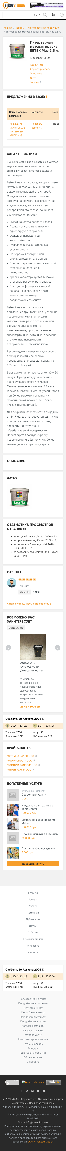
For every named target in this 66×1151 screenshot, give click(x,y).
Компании (33, 912)
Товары (20, 27)
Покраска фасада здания (38, 848)
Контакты (33, 952)
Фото (33, 78)
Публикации (33, 919)
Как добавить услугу (33, 1017)
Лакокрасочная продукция (43, 27)
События (33, 932)
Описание (36, 73)
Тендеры (33, 1048)
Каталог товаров (33, 1030)
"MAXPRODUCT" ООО (19, 760)
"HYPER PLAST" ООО (19, 769)
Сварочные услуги (33, 794)
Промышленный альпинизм (39, 834)
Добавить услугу (33, 863)
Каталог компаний (33, 1025)
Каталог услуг (33, 1034)
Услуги (33, 905)
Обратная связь (33, 1057)
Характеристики (40, 69)
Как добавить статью (33, 1021)
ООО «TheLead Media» (40, 1141)
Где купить (36, 64)
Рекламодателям (33, 939)
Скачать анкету (33, 1008)
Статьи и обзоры (33, 1043)
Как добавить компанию (33, 1003)
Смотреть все (16, 627)
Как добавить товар (33, 1012)
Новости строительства (33, 1039)
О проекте (33, 945)
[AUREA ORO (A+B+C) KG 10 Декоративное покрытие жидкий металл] (33, 647)
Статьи (33, 925)
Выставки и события (33, 1052)
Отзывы (35, 82)
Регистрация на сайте (33, 999)
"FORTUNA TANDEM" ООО (22, 765)
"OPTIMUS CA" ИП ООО (20, 756)
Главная (7, 27)
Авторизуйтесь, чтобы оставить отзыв (29, 603)
